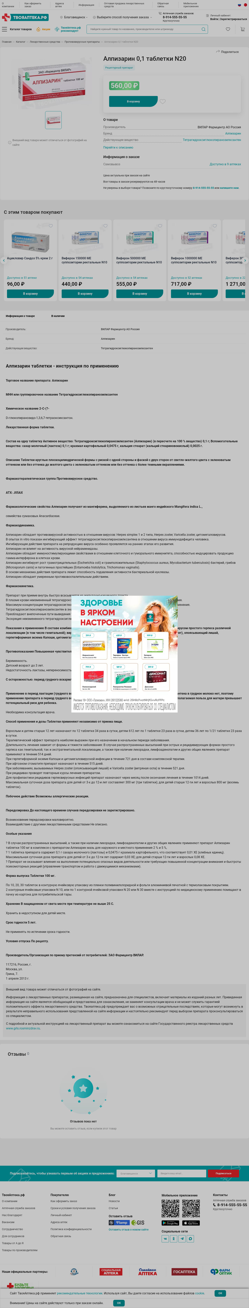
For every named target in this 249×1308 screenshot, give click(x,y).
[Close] (173, 600)
